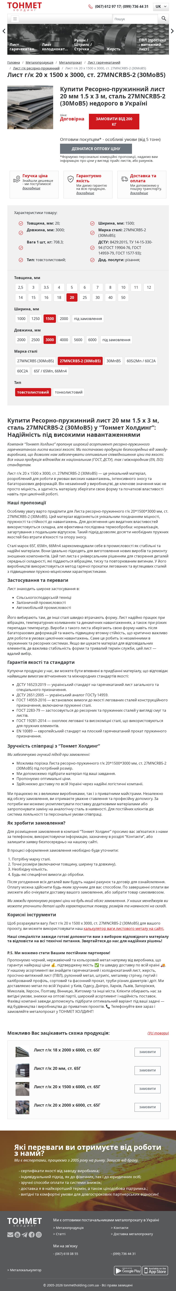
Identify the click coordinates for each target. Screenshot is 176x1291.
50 (123, 297)
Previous (4, 31)
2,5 (20, 287)
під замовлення (88, 318)
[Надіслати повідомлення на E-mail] (10, 1235)
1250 (35, 318)
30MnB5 (114, 360)
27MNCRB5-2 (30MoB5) (80, 360)
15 (33, 297)
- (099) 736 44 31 (123, 1253)
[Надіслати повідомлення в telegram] (25, 1235)
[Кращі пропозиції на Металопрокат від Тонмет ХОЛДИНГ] (24, 6)
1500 (50, 318)
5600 (78, 339)
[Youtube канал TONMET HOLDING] (18, 1235)
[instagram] (39, 1235)
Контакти (121, 1227)
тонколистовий (68, 392)
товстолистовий (33, 392)
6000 (92, 339)
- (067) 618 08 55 (65, 1253)
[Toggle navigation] (15, 19)
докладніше (31, 188)
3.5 (46, 287)
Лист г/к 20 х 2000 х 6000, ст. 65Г (67, 1105)
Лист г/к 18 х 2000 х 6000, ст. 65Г (67, 1050)
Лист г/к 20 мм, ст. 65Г (57, 1068)
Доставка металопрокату (133, 1234)
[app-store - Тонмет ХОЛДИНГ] (155, 1270)
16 (46, 297)
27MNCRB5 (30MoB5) (35, 360)
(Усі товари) (158, 1033)
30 (98, 297)
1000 (21, 318)
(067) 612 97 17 (108, 6)
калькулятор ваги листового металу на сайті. (124, 928)
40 (110, 297)
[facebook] (32, 1235)
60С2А (22, 371)
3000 (50, 339)
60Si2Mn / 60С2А (141, 360)
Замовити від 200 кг (114, 121)
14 (21, 297)
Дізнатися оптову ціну (96, 148)
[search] (164, 19)
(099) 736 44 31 (135, 6)
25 (85, 297)
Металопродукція (70, 1227)
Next (172, 31)
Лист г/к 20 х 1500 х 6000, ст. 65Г (67, 1086)
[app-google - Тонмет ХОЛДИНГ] (127, 1270)
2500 (35, 339)
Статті (61, 1234)
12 (149, 287)
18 (59, 297)
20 (72, 297)
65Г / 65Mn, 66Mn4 (50, 371)
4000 (64, 339)
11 (136, 287)
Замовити (147, 1052)
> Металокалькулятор (24, 1270)
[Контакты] (90, 6)
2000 (64, 318)
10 (123, 287)
